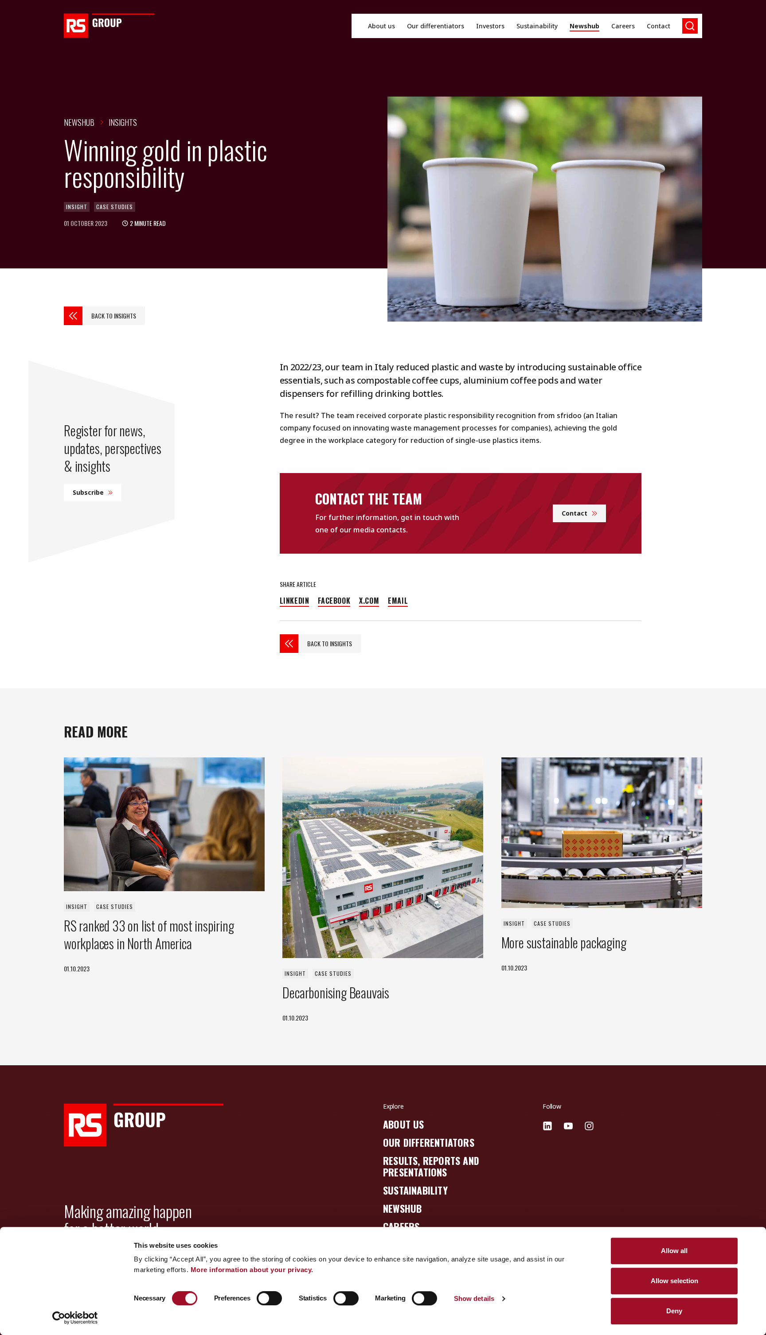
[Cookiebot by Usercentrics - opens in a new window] (75, 1317)
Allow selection (674, 1281)
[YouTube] (568, 1126)
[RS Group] (109, 25)
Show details (474, 1298)
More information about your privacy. (252, 1269)
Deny (674, 1311)
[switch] (269, 1298)
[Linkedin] (547, 1126)
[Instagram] (589, 1126)
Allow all (674, 1250)
